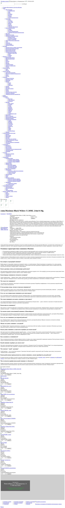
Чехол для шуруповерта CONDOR (8, 418)
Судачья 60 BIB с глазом (6, 434)
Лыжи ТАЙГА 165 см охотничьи (8, 394)
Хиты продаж (3, 376)
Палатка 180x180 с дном (6, 410)
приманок (52, 357)
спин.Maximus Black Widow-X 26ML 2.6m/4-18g (11, 368)
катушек (40, 357)
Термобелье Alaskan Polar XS (7, 402)
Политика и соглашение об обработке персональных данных (48, 504)
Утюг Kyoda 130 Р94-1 (5, 450)
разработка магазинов (41, 501)
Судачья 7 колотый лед (5, 459)
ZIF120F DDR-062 (4, 378)
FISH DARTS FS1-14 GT (6, 386)
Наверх (2, 506)
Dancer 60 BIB (4, 442)
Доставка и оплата (5, 1)
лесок (44, 357)
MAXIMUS (9, 213)
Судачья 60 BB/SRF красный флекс (8, 468)
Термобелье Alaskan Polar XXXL (8, 426)
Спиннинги (3, 213)
